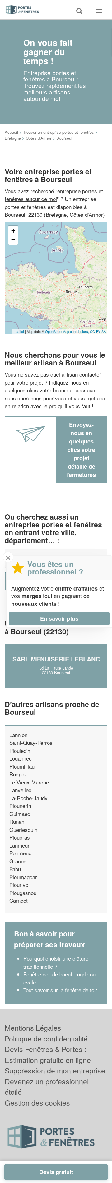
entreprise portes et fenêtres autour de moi (54, 195)
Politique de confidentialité (46, 1038)
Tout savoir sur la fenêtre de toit (60, 990)
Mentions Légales (33, 1028)
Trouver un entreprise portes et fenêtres (58, 132)
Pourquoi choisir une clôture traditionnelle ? (55, 962)
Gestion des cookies (37, 1103)
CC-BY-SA (98, 331)
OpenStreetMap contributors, (67, 331)
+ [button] (13, 230)
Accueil (11, 132)
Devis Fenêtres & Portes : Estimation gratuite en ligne (48, 1054)
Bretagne (13, 138)
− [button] (13, 240)
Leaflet (19, 331)
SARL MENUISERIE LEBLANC (56, 658)
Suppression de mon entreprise (55, 1070)
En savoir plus (59, 618)
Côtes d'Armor (38, 138)
